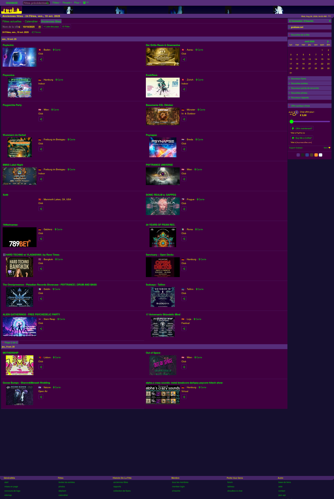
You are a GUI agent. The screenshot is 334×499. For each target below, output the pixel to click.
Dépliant (62, 490)
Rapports (117, 486)
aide (280, 486)
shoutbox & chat (234, 490)
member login (178, 486)
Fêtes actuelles (12, 21)
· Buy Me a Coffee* (303, 137)
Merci (326, 147)
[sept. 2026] (328, 41)
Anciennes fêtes (51, 21)
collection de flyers (122, 490)
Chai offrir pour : (307, 111)
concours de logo (12, 490)
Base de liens (284, 482)
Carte (58, 49)
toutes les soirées (67, 482)
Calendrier (31, 21)
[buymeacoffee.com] (304, 142)
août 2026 (309, 41)
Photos (62, 486)
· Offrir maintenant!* (303, 128)
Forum (230, 482)
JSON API (282, 495)
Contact (281, 490)
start (6, 482)
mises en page (11, 486)
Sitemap (8, 495)
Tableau (230, 486)
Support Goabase (295, 147)
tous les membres (180, 482)
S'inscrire (176, 490)
